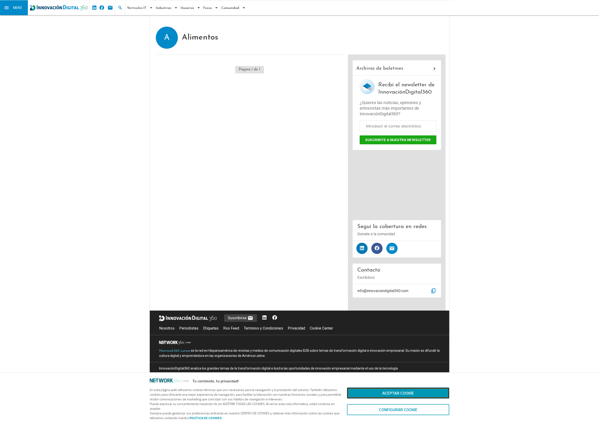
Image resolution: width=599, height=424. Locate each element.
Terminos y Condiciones (263, 328)
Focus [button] (207, 8)
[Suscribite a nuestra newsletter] (392, 248)
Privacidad (296, 328)
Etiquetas (211, 328)
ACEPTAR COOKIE (398, 393)
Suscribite (398, 140)
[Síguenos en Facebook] (377, 248)
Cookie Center (321, 328)
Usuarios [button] (187, 8)
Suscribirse (238, 318)
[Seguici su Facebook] (275, 318)
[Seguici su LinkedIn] (264, 318)
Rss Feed (231, 328)
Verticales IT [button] (136, 8)
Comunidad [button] (230, 8)
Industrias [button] (163, 8)
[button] (14, 7)
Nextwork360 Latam (174, 351)
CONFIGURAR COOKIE (398, 409)
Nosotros (167, 328)
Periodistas (188, 328)
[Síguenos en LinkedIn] (362, 248)
